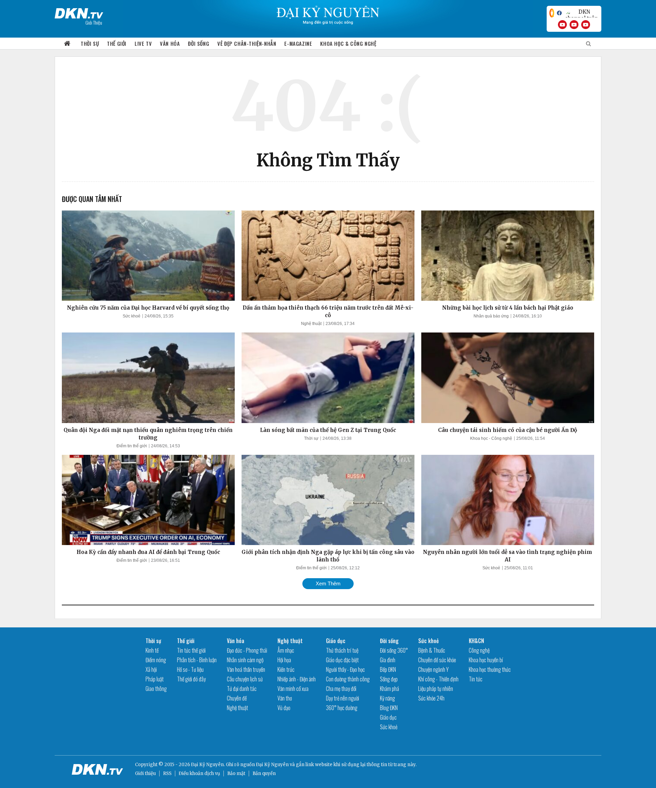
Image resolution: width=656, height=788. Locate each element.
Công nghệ (479, 650)
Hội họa (284, 660)
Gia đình (387, 660)
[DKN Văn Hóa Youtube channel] (585, 24)
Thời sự (90, 43)
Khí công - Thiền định (438, 679)
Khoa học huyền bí (486, 660)
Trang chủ (67, 44)
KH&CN (476, 641)
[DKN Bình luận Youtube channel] (574, 24)
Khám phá (389, 688)
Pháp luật (155, 679)
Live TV (143, 43)
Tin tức (475, 679)
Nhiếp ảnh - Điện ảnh (296, 679)
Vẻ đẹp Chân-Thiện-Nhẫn (246, 43)
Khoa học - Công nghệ (491, 438)
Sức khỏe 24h (431, 698)
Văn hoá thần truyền (246, 669)
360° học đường (341, 708)
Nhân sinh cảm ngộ (245, 660)
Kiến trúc (286, 669)
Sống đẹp (389, 679)
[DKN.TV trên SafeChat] (551, 13)
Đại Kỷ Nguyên (272, 764)
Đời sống (198, 43)
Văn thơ (284, 698)
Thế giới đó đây (191, 679)
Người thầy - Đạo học (345, 669)
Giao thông (156, 688)
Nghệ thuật (311, 323)
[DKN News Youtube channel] (562, 24)
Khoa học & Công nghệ (348, 43)
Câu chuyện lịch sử (245, 679)
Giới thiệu (145, 773)
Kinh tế (152, 650)
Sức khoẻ (131, 316)
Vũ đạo (283, 708)
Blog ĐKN (389, 708)
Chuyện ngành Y (433, 669)
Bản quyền (264, 773)
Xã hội (151, 669)
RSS (167, 773)
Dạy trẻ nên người (342, 698)
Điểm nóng (156, 660)
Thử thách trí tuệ (342, 650)
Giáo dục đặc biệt (342, 660)
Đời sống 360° (394, 650)
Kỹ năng (387, 698)
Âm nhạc (285, 650)
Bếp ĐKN (388, 669)
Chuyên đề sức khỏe (437, 660)
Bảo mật (236, 773)
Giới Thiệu (93, 22)
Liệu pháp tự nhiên (435, 688)
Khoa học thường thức (490, 669)
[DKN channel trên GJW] (581, 13)
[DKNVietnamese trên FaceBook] (559, 13)
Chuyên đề (237, 698)
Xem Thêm (328, 583)
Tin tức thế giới (191, 650)
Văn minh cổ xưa (293, 688)
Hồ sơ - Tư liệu (190, 669)
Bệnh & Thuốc (431, 650)
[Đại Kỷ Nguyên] (79, 12)
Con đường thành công (348, 679)
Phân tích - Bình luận (197, 660)
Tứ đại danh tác (242, 688)
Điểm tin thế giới (132, 446)
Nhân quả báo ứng (491, 316)
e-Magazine (298, 43)
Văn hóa (170, 43)
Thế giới (116, 43)
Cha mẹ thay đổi (341, 688)
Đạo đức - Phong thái (247, 650)
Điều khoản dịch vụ (199, 773)
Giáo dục (335, 641)
